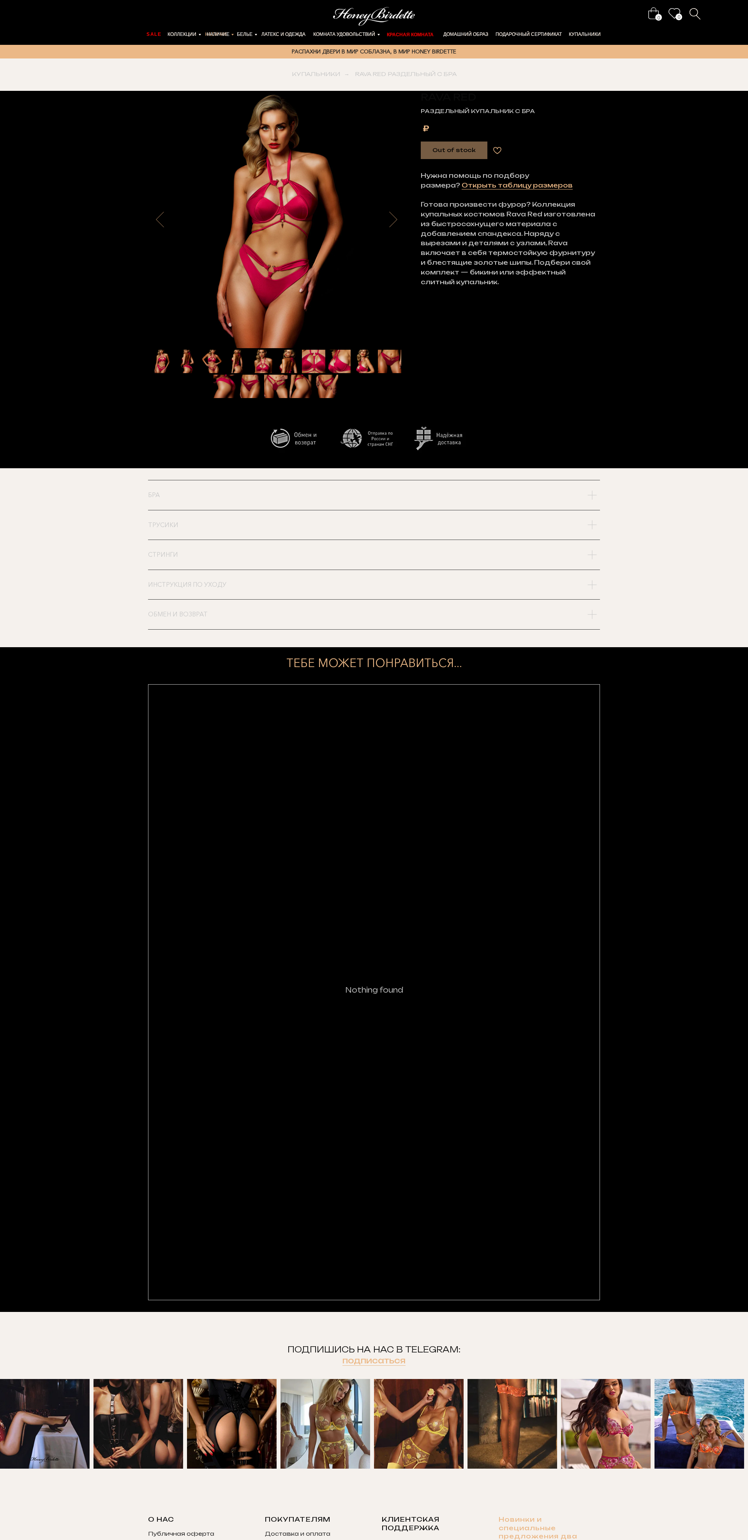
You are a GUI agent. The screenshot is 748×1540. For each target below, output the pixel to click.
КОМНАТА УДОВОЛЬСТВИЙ (344, 34)
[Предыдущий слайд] (160, 219)
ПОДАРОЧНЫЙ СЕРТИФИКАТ (529, 34)
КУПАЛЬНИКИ (585, 34)
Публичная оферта (181, 1533)
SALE (153, 34)
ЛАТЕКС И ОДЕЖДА (283, 34)
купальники (316, 74)
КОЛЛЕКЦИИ (182, 34)
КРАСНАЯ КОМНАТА (410, 34)
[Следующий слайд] (393, 219)
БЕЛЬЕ (244, 34)
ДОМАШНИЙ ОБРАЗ (465, 34)
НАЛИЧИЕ (217, 34)
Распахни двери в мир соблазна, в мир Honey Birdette (374, 51)
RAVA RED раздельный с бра (406, 74)
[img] (653, 13)
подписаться (374, 1360)
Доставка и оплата (297, 1533)
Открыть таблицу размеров (517, 185)
